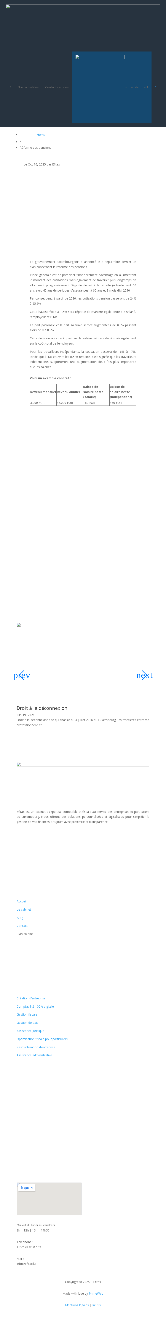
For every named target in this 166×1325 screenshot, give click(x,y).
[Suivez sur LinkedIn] (28, 834)
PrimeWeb (96, 1293)
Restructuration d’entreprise (36, 1047)
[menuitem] (28, 87)
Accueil (21, 901)
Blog (20, 918)
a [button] (10, 87)
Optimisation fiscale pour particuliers (42, 1039)
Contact (22, 926)
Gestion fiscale (27, 1014)
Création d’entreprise (31, 998)
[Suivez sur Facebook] (20, 834)
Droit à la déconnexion (42, 708)
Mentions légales (77, 1305)
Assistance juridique (30, 1031)
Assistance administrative (34, 1055)
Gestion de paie (27, 1023)
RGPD (96, 1305)
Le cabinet (24, 909)
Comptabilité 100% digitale (35, 1006)
